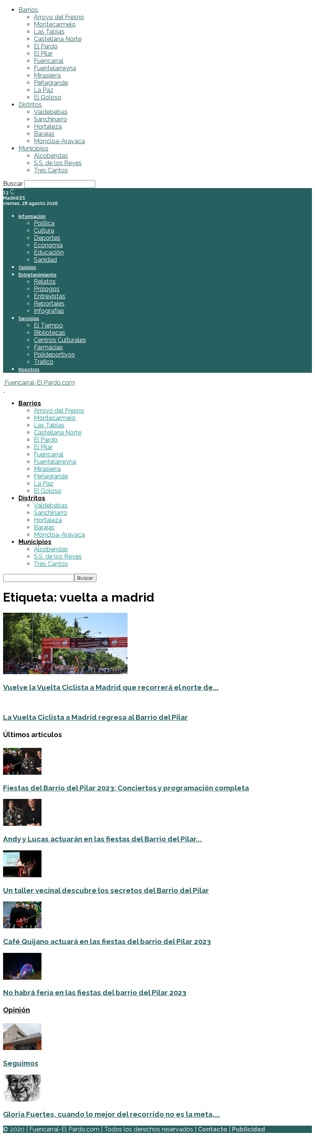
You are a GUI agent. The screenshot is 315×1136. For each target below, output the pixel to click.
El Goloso (47, 97)
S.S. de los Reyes (58, 163)
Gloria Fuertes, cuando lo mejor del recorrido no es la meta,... (111, 1114)
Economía (48, 245)
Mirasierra (47, 75)
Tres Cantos (51, 170)
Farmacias (48, 347)
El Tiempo (48, 325)
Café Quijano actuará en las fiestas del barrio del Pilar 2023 (107, 941)
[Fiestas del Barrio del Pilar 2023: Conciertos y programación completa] (22, 772)
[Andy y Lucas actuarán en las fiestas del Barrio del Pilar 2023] (22, 823)
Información (32, 216)
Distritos (30, 104)
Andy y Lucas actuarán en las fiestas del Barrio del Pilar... (102, 839)
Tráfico (43, 361)
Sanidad (45, 259)
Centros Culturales (60, 340)
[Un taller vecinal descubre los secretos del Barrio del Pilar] (22, 875)
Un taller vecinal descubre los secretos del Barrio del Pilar (106, 890)
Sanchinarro (50, 119)
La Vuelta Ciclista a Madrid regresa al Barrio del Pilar (95, 717)
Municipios (33, 148)
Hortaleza (48, 126)
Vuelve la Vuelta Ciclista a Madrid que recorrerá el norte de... (111, 687)
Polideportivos (54, 354)
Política (44, 223)
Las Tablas (49, 31)
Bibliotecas (49, 332)
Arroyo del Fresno (59, 17)
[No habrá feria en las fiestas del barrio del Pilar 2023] (22, 977)
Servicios (28, 318)
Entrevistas (49, 296)
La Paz (43, 90)
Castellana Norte (57, 39)
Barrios (28, 9)
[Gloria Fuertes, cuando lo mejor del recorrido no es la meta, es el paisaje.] (22, 1099)
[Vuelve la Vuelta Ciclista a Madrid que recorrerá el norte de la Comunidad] (65, 672)
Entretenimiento (37, 275)
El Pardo (46, 46)
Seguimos (20, 1063)
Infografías (49, 310)
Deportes (47, 237)
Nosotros (29, 369)
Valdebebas (51, 112)
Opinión (27, 267)
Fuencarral (48, 60)
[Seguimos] (22, 1048)
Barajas (44, 133)
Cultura (44, 230)
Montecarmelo (55, 24)
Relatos (45, 281)
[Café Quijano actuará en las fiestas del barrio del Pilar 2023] (22, 926)
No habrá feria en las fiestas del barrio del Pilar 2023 (94, 992)
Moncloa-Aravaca (59, 141)
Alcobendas (51, 155)
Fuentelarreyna (55, 68)
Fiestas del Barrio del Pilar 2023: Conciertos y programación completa (126, 788)
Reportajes (49, 303)
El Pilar (43, 53)
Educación (49, 252)
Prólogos (47, 289)
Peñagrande (51, 82)
